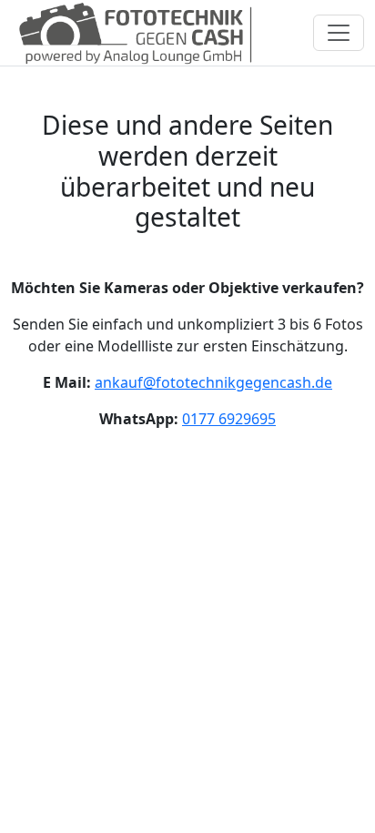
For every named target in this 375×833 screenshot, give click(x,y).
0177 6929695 (229, 419)
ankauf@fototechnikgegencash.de (213, 382)
